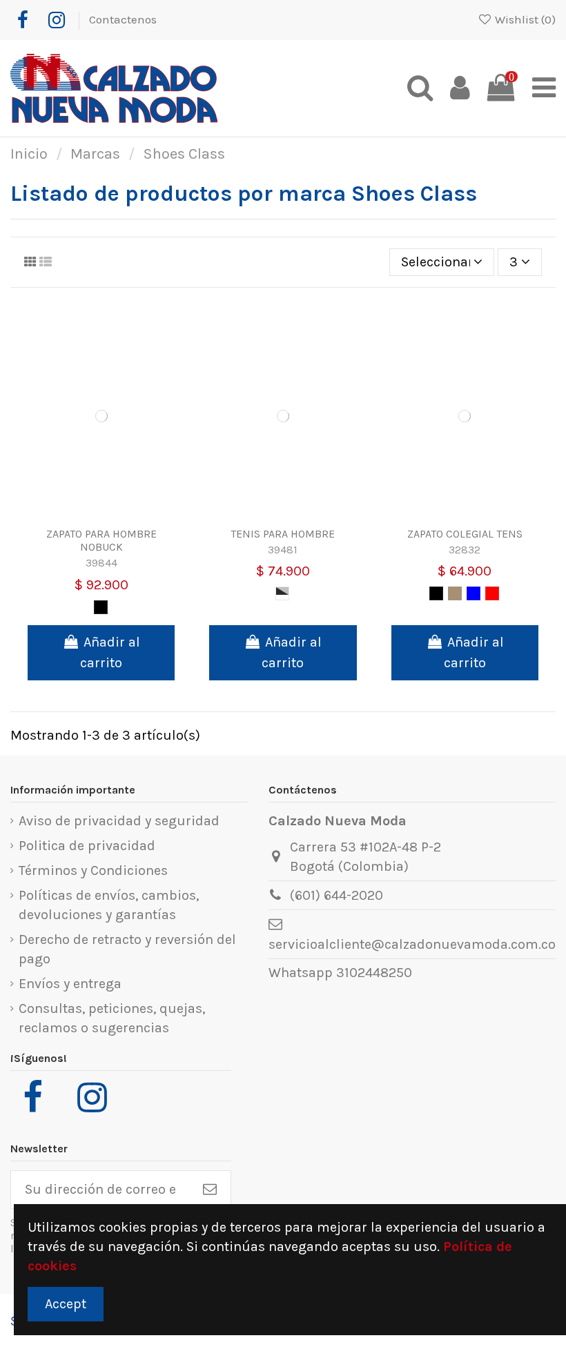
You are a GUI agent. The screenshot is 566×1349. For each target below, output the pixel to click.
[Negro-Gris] (282, 593)
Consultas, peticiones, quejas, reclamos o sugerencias (112, 1018)
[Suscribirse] (210, 1189)
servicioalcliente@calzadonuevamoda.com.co (412, 944)
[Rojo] (492, 593)
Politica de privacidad (87, 846)
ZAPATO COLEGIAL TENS (465, 533)
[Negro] (101, 607)
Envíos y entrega (70, 984)
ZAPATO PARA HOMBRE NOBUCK (101, 540)
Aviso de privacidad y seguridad (119, 821)
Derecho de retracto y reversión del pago (127, 949)
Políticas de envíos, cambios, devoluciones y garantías (109, 905)
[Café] (455, 593)
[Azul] (473, 593)
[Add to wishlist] (87, 513)
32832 (464, 549)
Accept (65, 1304)
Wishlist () (524, 19)
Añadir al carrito (110, 652)
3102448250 (374, 973)
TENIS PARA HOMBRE (283, 533)
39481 (282, 549)
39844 (101, 562)
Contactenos (123, 19)
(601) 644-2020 (336, 895)
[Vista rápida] (115, 513)
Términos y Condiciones (93, 870)
